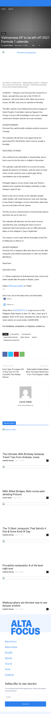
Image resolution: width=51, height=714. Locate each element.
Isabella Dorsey (8, 460)
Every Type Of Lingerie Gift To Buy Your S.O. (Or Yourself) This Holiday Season (13, 373)
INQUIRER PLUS (20, 310)
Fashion (9, 674)
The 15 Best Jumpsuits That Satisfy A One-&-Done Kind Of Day (24, 530)
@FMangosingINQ (15, 286)
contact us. (40, 326)
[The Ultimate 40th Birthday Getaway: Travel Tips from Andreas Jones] (25, 439)
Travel (8, 663)
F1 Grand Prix (14, 334)
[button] (47, 3)
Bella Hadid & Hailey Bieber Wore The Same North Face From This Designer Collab (37, 372)
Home (3, 9)
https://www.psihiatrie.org (25, 405)
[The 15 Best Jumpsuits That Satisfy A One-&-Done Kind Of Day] (25, 514)
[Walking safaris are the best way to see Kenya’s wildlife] (25, 588)
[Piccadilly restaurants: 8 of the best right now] (25, 551)
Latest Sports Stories (11, 337)
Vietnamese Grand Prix (11, 340)
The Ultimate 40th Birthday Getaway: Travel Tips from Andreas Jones (23, 456)
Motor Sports (25, 337)
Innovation (11, 647)
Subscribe (25, 704)
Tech (7, 669)
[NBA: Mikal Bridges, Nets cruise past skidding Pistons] (25, 476)
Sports (10, 9)
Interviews (11, 641)
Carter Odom (8, 45)
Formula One (26, 334)
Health (8, 652)
